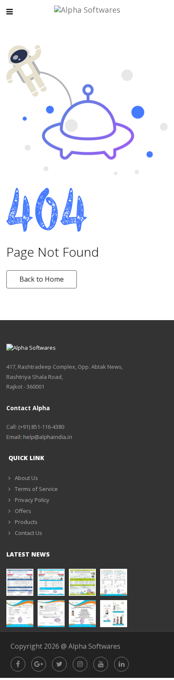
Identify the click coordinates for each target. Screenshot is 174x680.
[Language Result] (51, 582)
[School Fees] (113, 582)
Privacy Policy (32, 500)
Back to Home (41, 279)
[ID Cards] (113, 613)
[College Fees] (51, 613)
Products (26, 522)
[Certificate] (82, 613)
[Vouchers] (19, 613)
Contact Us (28, 533)
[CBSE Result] (82, 582)
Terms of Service (36, 489)
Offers (23, 511)
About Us (26, 478)
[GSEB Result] (19, 582)
